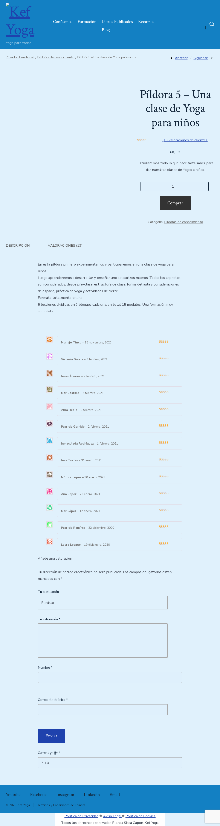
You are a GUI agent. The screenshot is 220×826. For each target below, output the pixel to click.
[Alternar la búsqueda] (212, 24)
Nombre (45, 667)
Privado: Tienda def (20, 57)
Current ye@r (49, 752)
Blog (106, 30)
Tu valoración (49, 619)
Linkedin (92, 794)
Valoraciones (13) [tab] (65, 245)
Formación (87, 21)
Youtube (13, 794)
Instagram (65, 794)
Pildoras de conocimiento (55, 57)
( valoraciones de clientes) (185, 140)
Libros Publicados (117, 21)
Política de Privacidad (81, 816)
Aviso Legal (112, 816)
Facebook (38, 794)
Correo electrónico (53, 699)
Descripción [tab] (18, 245)
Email (115, 794)
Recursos (146, 21)
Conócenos (62, 21)
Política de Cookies (140, 816)
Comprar (175, 203)
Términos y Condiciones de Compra (61, 805)
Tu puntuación (48, 591)
